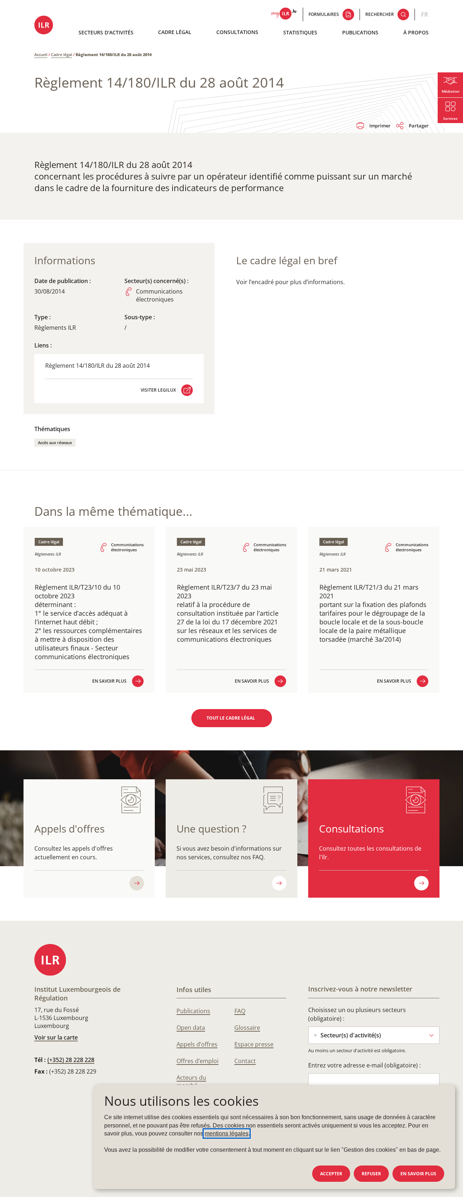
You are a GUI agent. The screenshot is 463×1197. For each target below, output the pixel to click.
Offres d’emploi (197, 1061)
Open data (191, 1028)
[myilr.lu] (283, 14)
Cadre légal (174, 32)
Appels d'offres (69, 828)
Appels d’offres (197, 1044)
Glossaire (247, 1028)
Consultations (237, 32)
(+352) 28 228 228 (70, 1060)
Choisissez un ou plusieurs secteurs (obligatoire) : (357, 1014)
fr (424, 14)
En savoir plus (418, 1174)
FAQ (239, 1011)
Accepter (331, 1174)
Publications (360, 32)
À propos (416, 32)
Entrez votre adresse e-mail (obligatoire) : (364, 1065)
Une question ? (211, 828)
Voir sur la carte (56, 1037)
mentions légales (227, 1133)
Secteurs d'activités (105, 32)
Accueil (40, 54)
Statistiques (300, 32)
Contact (245, 1061)
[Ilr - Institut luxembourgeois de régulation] (44, 25)
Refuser (371, 1174)
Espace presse (253, 1044)
